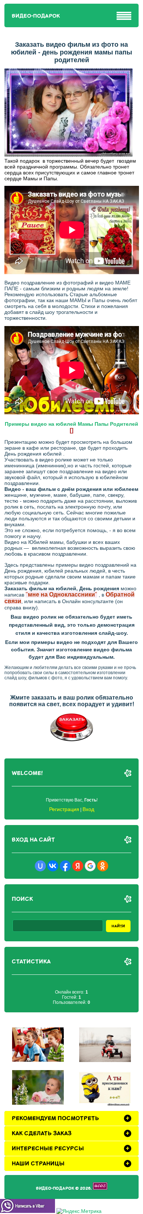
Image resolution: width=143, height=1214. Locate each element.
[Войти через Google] (90, 865)
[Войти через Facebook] (65, 865)
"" (61, 594)
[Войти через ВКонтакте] (52, 865)
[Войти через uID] (40, 865)
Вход (88, 809)
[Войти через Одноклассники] (102, 865)
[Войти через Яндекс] (77, 865)
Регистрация (64, 809)
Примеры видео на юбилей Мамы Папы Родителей (71, 424)
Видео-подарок (36, 16)
